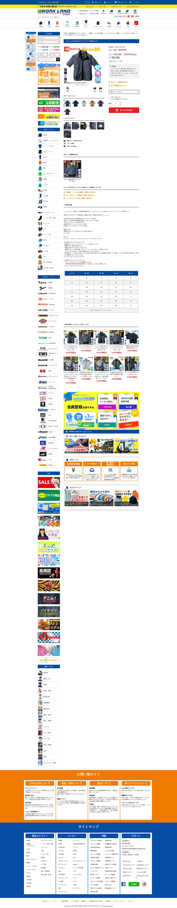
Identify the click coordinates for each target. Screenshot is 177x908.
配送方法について (142, 868)
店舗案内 (83, 901)
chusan (75, 864)
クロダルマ (61, 868)
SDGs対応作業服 (95, 847)
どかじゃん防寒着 (110, 881)
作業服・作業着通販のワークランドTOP (74, 33)
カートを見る (135, 2)
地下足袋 (28, 883)
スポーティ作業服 (95, 861)
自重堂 (60, 840)
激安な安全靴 (94, 891)
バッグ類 (43, 864)
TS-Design (61, 854)
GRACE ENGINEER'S (79, 844)
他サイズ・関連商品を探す (119, 82)
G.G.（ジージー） (63, 878)
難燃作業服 (93, 850)
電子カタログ (90, 6)
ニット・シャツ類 (31, 866)
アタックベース (62, 891)
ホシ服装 (60, 881)
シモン (75, 881)
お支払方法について (143, 865)
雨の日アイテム (94, 874)
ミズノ (75, 871)
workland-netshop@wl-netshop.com (133, 848)
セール (136, 26)
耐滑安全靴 (108, 840)
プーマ (75, 878)
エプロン (28, 873)
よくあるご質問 (141, 872)
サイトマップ (131, 901)
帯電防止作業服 (94, 857)
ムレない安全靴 (109, 850)
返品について (127, 872)
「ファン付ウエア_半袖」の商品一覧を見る (78, 198)
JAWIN (60, 844)
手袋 (42, 850)
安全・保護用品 (45, 871)
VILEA (74, 854)
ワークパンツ (94, 871)
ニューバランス (77, 874)
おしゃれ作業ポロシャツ (97, 868)
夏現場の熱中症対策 (110, 871)
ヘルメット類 (44, 854)
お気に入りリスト (122, 2)
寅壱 (59, 888)
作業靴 (28, 886)
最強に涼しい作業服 (110, 864)
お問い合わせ (83, 13)
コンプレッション (98, 26)
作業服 (41, 26)
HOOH (75, 850)
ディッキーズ (62, 864)
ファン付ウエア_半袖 (128, 33)
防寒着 (77, 26)
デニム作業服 (94, 884)
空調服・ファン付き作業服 (96, 33)
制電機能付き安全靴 (110, 844)
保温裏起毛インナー (110, 888)
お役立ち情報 (94, 13)
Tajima (75, 884)
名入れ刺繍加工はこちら (118, 85)
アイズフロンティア (78, 861)
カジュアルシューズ (46, 840)
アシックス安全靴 (78, 868)
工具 (128, 26)
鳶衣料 (57, 26)
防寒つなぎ (108, 884)
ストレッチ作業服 (95, 854)
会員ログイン (98, 2)
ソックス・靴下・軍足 (47, 844)
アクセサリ (44, 861)
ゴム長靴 (28, 879)
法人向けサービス (116, 6)
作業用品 (43, 868)
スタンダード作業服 (95, 840)
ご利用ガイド (141, 861)
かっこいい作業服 (95, 844)
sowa (59, 871)
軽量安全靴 (108, 847)
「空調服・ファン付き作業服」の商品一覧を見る (80, 192)
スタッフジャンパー (31, 859)
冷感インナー (109, 868)
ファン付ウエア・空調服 (112, 33)
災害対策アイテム (110, 861)
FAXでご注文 (102, 6)
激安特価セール (109, 857)
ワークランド (76, 888)
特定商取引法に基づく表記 (95, 901)
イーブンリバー (62, 884)
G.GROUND (61, 874)
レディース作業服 (95, 878)
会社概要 (108, 901)
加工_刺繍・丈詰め (46, 874)
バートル (60, 850)
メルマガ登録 (95, 10)
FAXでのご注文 (127, 868)
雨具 (27, 856)
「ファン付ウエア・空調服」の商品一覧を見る (79, 195)
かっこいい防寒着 (110, 874)
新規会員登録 (84, 10)
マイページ (109, 2)
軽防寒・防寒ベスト (110, 878)
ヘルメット (119, 26)
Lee (74, 857)
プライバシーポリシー (118, 901)
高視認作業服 (94, 864)
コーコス (60, 857)
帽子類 (43, 857)
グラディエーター (63, 861)
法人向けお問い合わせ (132, 6)
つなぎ (49, 26)
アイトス (75, 847)
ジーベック (76, 840)
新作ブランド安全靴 (95, 888)
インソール (44, 847)
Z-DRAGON (61, 847)
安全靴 (109, 26)
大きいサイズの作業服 (96, 881)
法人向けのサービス (129, 865)
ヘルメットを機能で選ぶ (112, 854)
